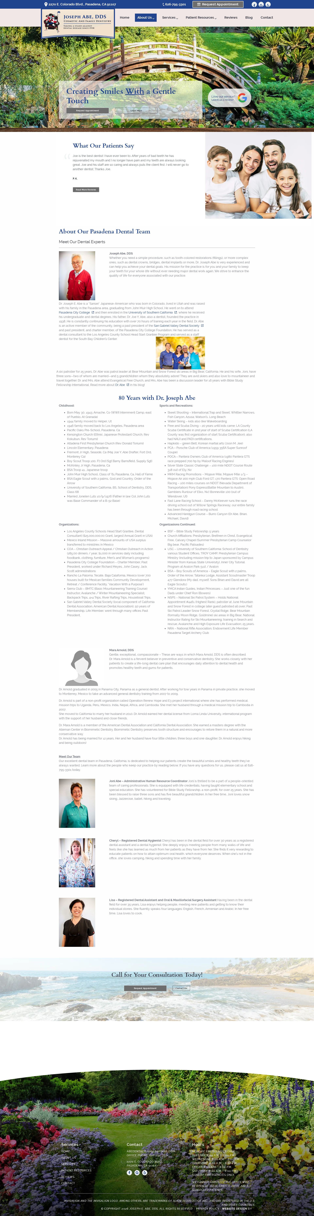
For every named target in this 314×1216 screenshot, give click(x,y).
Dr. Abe (120, 385)
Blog (249, 17)
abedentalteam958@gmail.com (151, 1151)
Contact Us (181, 988)
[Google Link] (261, 4)
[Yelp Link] (268, 4)
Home (124, 17)
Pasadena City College (74, 312)
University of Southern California (151, 312)
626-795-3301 (175, 4)
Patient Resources (200, 17)
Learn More (136, 111)
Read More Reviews (86, 190)
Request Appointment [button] (220, 4)
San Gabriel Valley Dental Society (176, 325)
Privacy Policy (207, 1208)
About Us (144, 17)
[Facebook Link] (254, 4)
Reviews (230, 17)
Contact (267, 17)
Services (168, 17)
